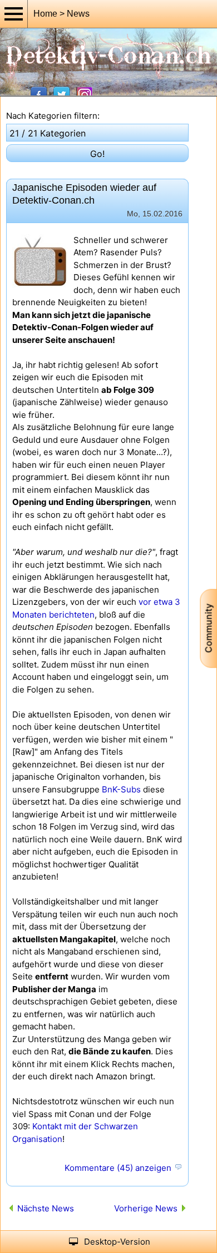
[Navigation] (14, 14)
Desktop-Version (117, 1241)
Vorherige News (145, 1208)
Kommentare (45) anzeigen (118, 1168)
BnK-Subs (121, 789)
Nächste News (45, 1208)
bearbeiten (178, 1167)
